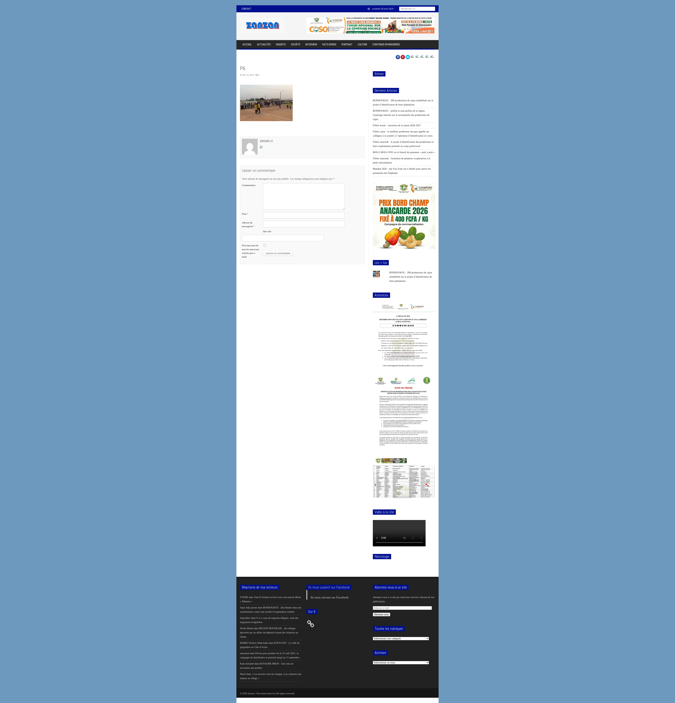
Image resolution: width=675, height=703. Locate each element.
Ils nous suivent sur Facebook (329, 587)
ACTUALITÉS (264, 44)
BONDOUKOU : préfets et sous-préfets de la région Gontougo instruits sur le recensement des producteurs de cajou (401, 115)
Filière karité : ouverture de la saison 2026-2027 (397, 125)
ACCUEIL (247, 44)
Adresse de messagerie (248, 224)
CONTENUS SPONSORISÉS (386, 44)
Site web (267, 231)
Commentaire (249, 185)
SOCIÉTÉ (295, 44)
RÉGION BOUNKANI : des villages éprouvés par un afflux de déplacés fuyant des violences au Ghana (269, 632)
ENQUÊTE (281, 44)
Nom (245, 214)
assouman (244, 653)
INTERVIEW (311, 44)
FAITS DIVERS (329, 44)
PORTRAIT (347, 44)
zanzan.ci (266, 141)
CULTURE (362, 44)
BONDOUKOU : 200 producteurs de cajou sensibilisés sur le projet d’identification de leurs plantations (410, 276)
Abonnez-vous (381, 614)
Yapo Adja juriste (248, 607)
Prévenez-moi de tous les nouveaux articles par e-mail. (250, 251)
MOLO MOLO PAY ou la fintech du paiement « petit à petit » (404, 152)
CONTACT (246, 8)
